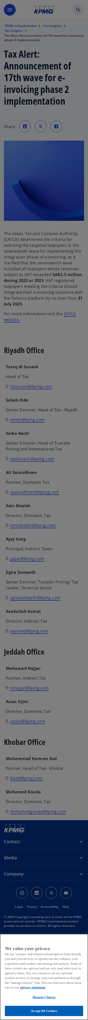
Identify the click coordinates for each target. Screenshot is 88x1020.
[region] (44, 977)
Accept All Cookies (44, 1011)
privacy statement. (33, 987)
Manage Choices (44, 997)
